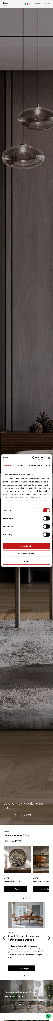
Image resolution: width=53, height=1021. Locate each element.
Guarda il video (21, 1004)
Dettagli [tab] (20, 465)
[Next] (49, 938)
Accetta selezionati (26, 553)
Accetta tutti (26, 546)
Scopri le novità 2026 (23, 815)
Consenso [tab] (7, 465)
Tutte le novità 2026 (14, 841)
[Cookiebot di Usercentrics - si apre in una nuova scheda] (32, 458)
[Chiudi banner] (49, 458)
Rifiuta (26, 561)
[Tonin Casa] (6, 4)
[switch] (46, 518)
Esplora (18, 889)
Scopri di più (24, 968)
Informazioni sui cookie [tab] (39, 465)
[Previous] (4, 938)
